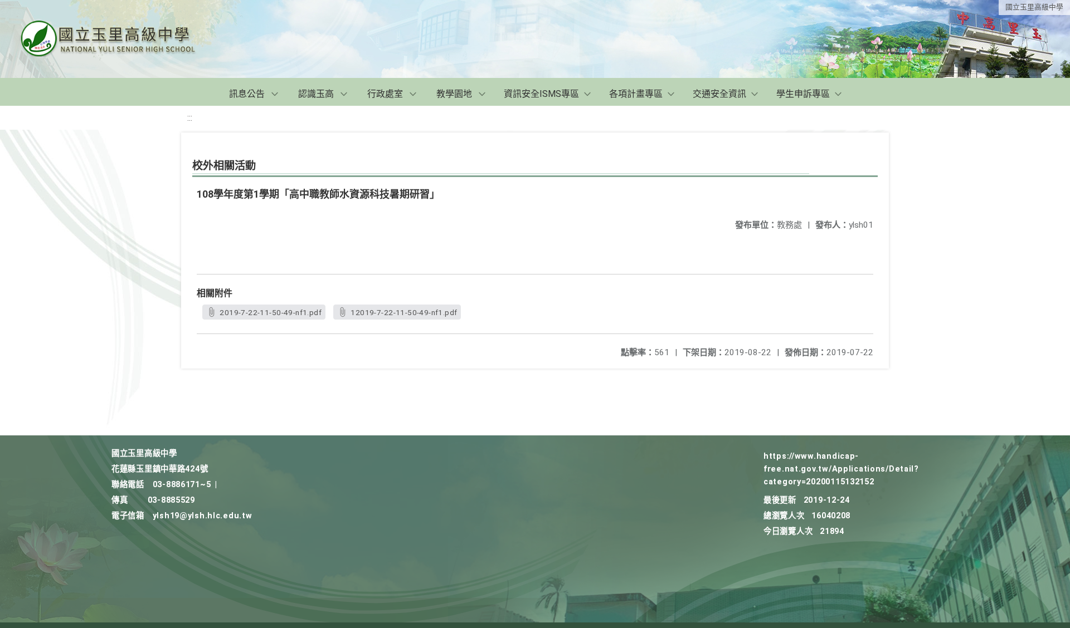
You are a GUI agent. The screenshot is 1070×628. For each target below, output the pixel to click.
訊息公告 (247, 94)
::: (189, 117)
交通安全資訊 (719, 94)
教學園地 (454, 94)
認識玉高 (316, 94)
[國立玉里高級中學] (121, 38)
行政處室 (385, 94)
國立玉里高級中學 (1034, 7)
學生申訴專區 (803, 94)
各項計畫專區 (636, 94)
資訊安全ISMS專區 (541, 94)
